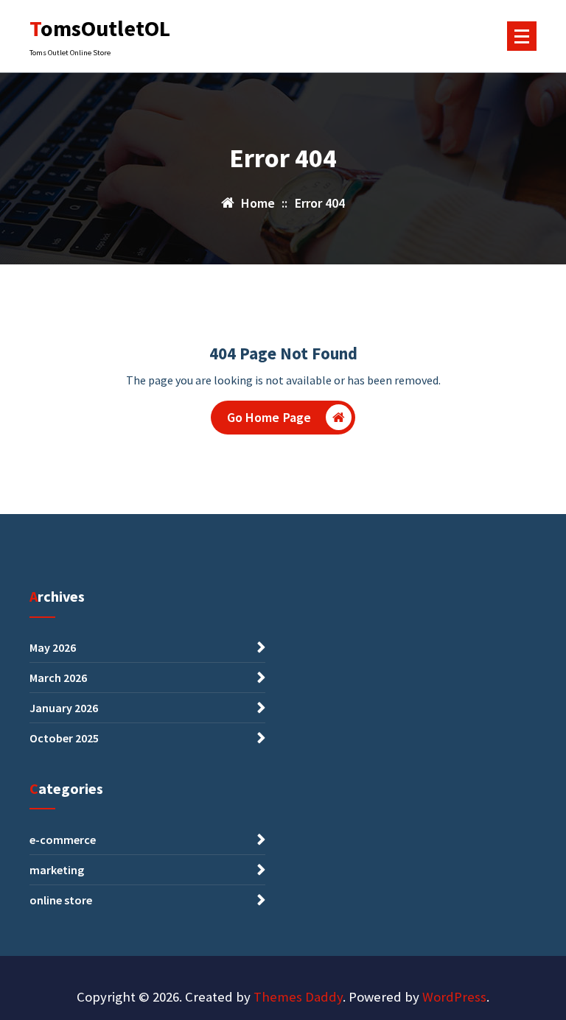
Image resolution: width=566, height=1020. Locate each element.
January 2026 (63, 707)
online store (60, 900)
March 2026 (58, 677)
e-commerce (62, 839)
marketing (56, 869)
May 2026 (52, 647)
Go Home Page (269, 417)
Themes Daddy (298, 996)
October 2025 (64, 738)
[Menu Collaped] (522, 36)
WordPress (454, 996)
